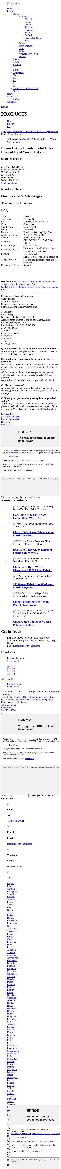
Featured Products (15, 658)
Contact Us (12, 101)
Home (10, 8)
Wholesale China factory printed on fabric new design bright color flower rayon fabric (28, 283)
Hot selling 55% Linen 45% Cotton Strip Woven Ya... (30, 516)
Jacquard (29, 27)
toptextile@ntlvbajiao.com (27, 645)
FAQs (16, 99)
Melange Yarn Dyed (28, 54)
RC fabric (5, 422)
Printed (22, 43)
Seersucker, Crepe (33, 38)
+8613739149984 (15, 821)
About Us (11, 96)
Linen (16, 70)
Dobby (28, 24)
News (10, 93)
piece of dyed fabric (10, 416)
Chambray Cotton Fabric (26, 699)
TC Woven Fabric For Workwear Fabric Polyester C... (33, 586)
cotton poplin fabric (17, 702)
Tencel (16, 62)
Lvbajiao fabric (8, 414)
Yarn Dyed (24, 16)
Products (11, 11)
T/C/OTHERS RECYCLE (25, 88)
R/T (15, 85)
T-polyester (18, 72)
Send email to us (9, 183)
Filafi (27, 32)
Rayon (16, 59)
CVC (15, 75)
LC (14, 78)
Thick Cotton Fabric (10, 697)
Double (22, 56)
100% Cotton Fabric (30, 697)
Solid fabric (6, 424)
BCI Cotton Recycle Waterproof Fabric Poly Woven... (32, 551)
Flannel (28, 19)
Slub (27, 40)
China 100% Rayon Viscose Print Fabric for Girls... (33, 534)
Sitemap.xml (13, 661)
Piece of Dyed (25, 46)
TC (14, 67)
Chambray (30, 30)
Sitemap (6, 694)
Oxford (28, 35)
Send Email (6, 707)
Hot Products (53, 691)
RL (14, 83)
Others (16, 91)
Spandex (17, 64)
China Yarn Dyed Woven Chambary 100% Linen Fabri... (32, 568)
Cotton (16, 14)
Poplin (28, 22)
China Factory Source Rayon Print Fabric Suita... (31, 603)
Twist (21, 48)
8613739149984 (9, 710)
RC (14, 80)
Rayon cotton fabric (10, 419)
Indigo (22, 51)
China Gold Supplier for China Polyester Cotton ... (32, 623)
